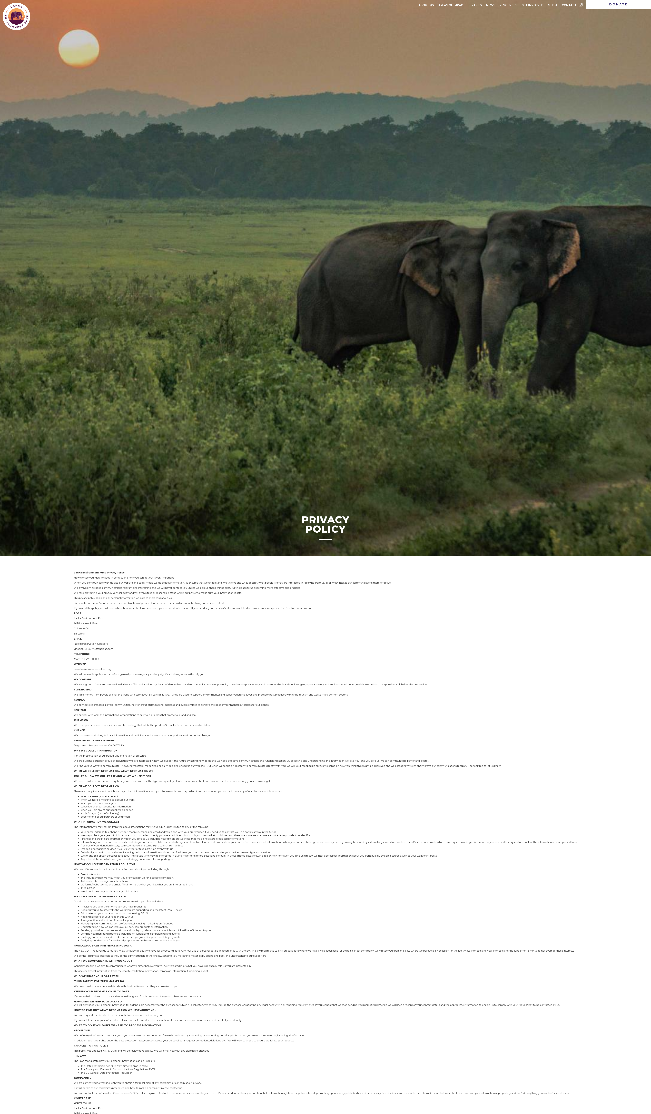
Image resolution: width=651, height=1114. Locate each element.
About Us (426, 5)
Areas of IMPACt (451, 5)
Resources (508, 5)
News (490, 5)
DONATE (618, 4)
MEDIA (552, 5)
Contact (569, 5)
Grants (475, 5)
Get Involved (533, 5)
